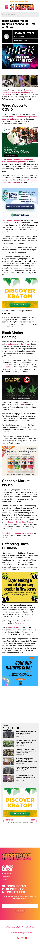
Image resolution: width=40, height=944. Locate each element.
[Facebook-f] (14, 938)
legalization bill (8, 367)
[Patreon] (26, 938)
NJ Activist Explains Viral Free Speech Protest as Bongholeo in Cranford (25, 777)
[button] (6, 7)
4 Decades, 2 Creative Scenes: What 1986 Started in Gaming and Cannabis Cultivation (26, 751)
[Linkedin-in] (18, 938)
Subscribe (20, 910)
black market (14, 627)
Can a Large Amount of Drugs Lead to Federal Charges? (26, 768)
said (22, 405)
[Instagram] (22, 938)
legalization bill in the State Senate (18, 522)
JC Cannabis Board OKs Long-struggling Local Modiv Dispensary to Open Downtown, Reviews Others (26, 759)
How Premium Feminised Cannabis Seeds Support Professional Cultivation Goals (26, 742)
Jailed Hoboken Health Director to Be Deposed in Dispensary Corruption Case (26, 733)
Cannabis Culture (20, 40)
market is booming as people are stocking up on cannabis (17, 92)
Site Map (4, 880)
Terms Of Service (7, 874)
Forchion (30, 166)
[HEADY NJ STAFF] (7, 36)
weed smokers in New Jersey (18, 344)
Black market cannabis (11, 220)
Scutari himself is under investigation (17, 533)
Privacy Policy (6, 877)
